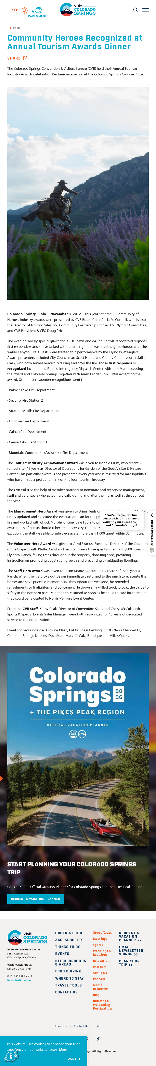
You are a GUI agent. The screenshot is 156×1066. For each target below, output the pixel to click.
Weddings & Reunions (102, 952)
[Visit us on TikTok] (98, 1038)
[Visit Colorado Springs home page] (78, 9)
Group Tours (102, 932)
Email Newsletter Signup (131, 951)
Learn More (58, 1049)
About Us (100, 973)
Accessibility (69, 940)
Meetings (100, 938)
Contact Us (66, 992)
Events (62, 954)
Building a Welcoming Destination (102, 1004)
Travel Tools (68, 985)
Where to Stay (69, 979)
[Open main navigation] (145, 9)
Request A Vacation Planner (35, 899)
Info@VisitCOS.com (19, 979)
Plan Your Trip (129, 963)
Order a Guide (69, 933)
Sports (98, 945)
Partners (99, 967)
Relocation (101, 960)
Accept (74, 1059)
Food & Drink (68, 971)
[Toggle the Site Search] (135, 9)
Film (98, 1026)
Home (17, 28)
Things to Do (68, 947)
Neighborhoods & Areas (70, 963)
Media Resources (101, 987)
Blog (96, 995)
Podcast (99, 979)
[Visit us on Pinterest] (88, 1038)
